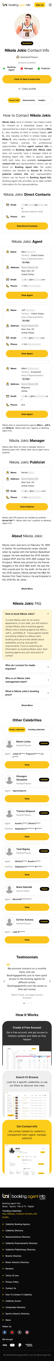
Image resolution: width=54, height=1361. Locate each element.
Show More (27, 588)
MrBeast (11, 1213)
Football (44, 743)
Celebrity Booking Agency (17, 1224)
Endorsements (29, 100)
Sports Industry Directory (17, 1313)
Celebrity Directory (14, 1230)
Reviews (9, 1268)
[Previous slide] (4, 981)
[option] (27, 981)
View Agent (27, 295)
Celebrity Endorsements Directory (21, 1243)
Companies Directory (15, 1307)
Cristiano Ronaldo (24, 1213)
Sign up (39, 5)
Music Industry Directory (17, 1262)
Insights (41, 100)
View (27, 764)
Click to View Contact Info (27, 79)
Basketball (27, 43)
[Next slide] (50, 981)
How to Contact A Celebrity (18, 1294)
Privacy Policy (12, 1282)
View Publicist (27, 506)
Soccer (45, 889)
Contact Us (10, 1288)
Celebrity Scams (13, 1301)
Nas (4, 1213)
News (8, 1320)
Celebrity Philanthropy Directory (20, 1249)
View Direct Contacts (27, 226)
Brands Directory (13, 1256)
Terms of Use (12, 1275)
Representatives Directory (17, 1237)
